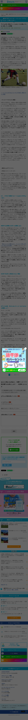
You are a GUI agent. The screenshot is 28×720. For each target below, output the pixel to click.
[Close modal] (26, 348)
